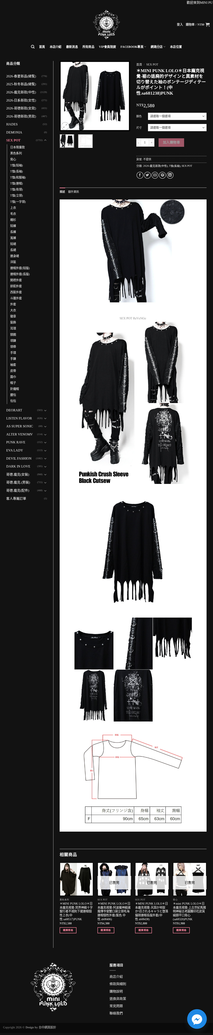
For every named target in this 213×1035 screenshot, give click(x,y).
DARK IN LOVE (18, 466)
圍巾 (13, 376)
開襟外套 (16, 280)
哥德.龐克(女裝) (17, 474)
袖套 (13, 364)
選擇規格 (68, 930)
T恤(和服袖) (18, 177)
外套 (13, 304)
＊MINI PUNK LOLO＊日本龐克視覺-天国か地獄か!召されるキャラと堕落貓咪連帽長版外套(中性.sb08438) (151, 911)
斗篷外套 (16, 298)
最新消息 (72, 46)
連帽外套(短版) (20, 268)
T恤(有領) (16, 189)
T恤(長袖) (16, 171)
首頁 (42, 46)
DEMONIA (14, 132)
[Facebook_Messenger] (197, 1019)
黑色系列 (16, 153)
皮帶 (13, 370)
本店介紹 (56, 46)
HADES (12, 124)
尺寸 (139, 127)
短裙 (13, 244)
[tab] (62, 192)
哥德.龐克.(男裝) (18, 482)
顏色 (139, 116)
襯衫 (13, 219)
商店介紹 (116, 976)
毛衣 (13, 213)
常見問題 (116, 1006)
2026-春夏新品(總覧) (21, 76)
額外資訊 (73, 191)
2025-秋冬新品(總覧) (21, 84)
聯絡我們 (116, 1013)
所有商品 (88, 46)
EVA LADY (14, 450)
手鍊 (13, 358)
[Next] (123, 96)
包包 (13, 401)
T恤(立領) (16, 195)
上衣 (13, 207)
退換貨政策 (118, 998)
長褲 (13, 232)
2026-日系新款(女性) (21, 100)
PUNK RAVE (15, 442)
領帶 (13, 346)
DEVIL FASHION (19, 458)
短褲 (13, 226)
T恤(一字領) (18, 201)
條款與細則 (118, 984)
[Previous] (66, 96)
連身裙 (14, 256)
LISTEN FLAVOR (19, 418)
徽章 (13, 316)
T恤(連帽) (16, 183)
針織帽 (14, 389)
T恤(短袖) (16, 165)
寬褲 (13, 238)
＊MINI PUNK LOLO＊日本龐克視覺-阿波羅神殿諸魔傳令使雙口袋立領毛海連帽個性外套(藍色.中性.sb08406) (114, 911)
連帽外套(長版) (20, 274)
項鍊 (13, 340)
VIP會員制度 (107, 46)
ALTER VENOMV (19, 434)
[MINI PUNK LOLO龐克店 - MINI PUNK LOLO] (106, 24)
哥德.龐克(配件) (17, 490)
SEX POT (13, 140)
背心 (13, 159)
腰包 (13, 395)
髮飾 (13, 322)
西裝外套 (16, 292)
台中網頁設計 (47, 1027)
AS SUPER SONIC (19, 426)
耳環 (13, 328)
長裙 (13, 250)
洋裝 (13, 262)
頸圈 (13, 334)
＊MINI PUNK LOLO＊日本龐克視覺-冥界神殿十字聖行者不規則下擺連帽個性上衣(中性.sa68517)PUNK (76, 911)
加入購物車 (171, 142)
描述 (62, 191)
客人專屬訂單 (16, 498)
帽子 (13, 383)
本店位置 (176, 46)
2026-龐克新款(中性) (21, 92)
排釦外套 (16, 286)
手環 (13, 352)
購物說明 (116, 991)
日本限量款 (17, 147)
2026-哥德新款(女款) (21, 108)
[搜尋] (32, 47)
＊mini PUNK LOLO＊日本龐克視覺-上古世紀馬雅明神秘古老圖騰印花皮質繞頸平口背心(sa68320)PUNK (189, 911)
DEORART (14, 410)
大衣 (13, 310)
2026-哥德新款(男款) (21, 116)
